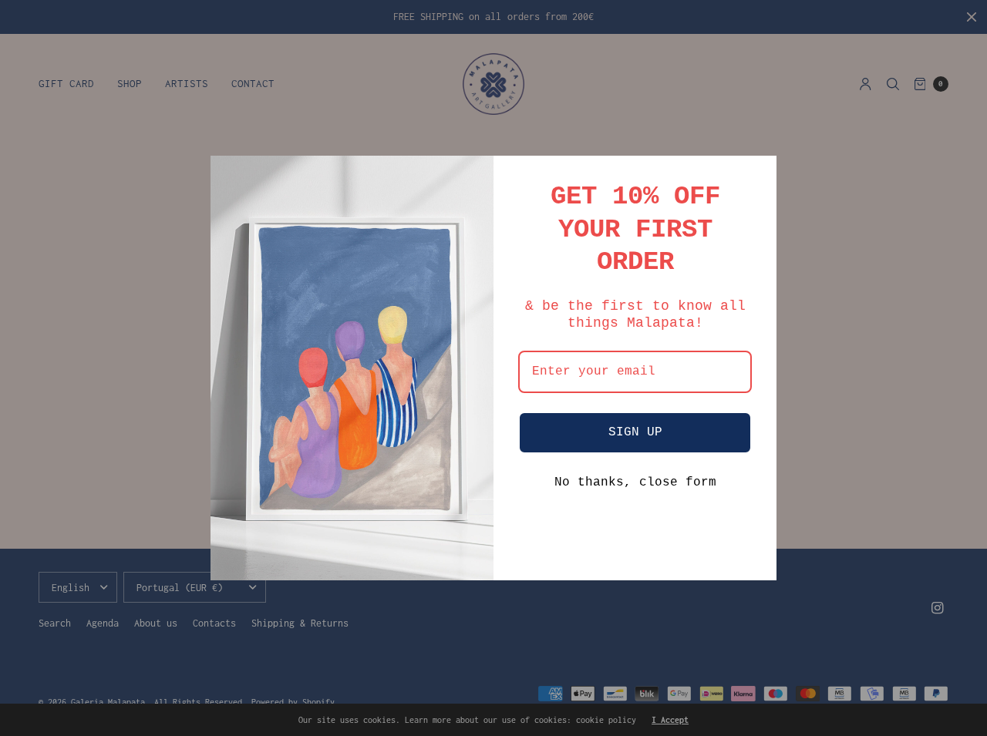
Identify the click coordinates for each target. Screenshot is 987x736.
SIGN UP (635, 432)
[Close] (757, 174)
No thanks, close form (635, 482)
